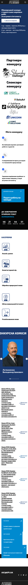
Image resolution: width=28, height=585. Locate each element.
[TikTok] (26, 575)
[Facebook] (18, 575)
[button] (25, 2)
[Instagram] (21, 575)
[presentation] (10, 379)
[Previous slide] (1, 359)
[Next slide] (27, 359)
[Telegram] (23, 575)
